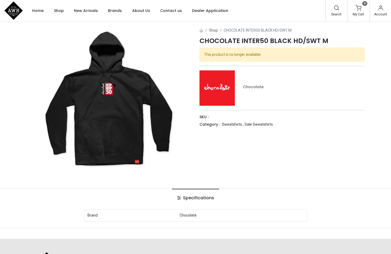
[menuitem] (38, 10)
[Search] (336, 8)
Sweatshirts (232, 124)
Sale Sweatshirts (258, 124)
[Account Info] (381, 8)
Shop (213, 30)
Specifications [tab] (198, 198)
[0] (358, 8)
